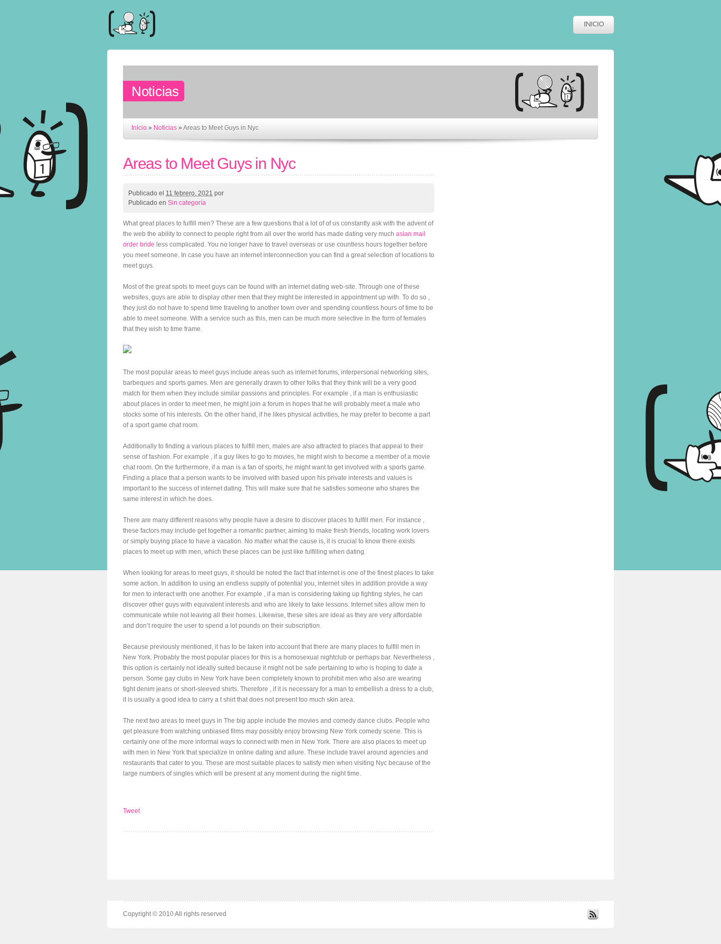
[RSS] (593, 917)
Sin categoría (187, 202)
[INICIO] (593, 25)
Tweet (131, 811)
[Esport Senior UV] (132, 42)
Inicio (139, 127)
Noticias (165, 127)
